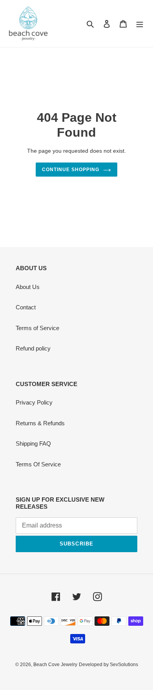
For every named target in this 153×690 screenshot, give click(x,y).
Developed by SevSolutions (108, 664)
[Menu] (139, 23)
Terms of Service (37, 328)
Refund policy (33, 348)
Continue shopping (70, 169)
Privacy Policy (34, 402)
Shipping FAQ (33, 443)
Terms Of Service (38, 464)
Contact (26, 307)
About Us (28, 287)
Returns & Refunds (40, 423)
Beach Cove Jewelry (55, 664)
